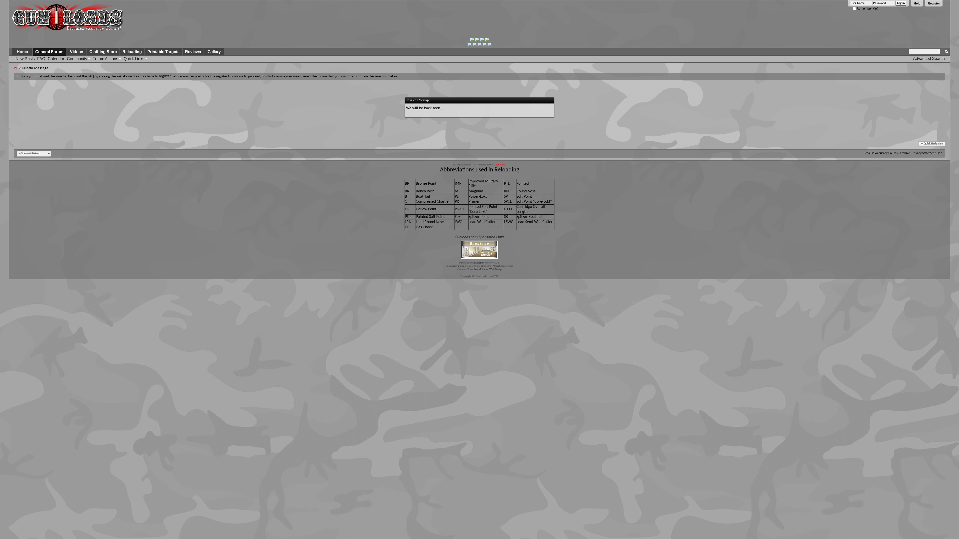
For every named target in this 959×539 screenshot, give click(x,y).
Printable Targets (163, 52)
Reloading (132, 52)
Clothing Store (103, 52)
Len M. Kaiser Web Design (488, 269)
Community (77, 59)
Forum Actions (105, 59)
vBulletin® (478, 263)
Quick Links (134, 59)
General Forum (49, 52)
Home (22, 52)
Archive (905, 153)
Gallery (214, 52)
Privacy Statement (924, 153)
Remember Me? (867, 8)
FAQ (41, 59)
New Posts (25, 59)
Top (940, 153)
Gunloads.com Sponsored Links (479, 237)
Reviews (193, 52)
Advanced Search (929, 58)
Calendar (56, 59)
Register (934, 3)
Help (917, 3)
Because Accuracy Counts (881, 153)
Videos (76, 52)
